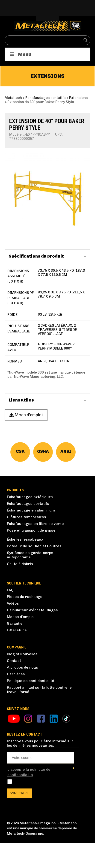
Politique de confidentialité (30, 681)
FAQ (10, 590)
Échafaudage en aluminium (31, 510)
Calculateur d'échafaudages (32, 610)
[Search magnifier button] (85, 40)
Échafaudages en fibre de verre (35, 523)
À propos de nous (22, 667)
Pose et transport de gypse (31, 530)
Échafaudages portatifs (28, 503)
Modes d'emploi (21, 617)
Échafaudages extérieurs (30, 497)
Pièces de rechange (24, 596)
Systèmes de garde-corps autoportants (30, 555)
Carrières (16, 674)
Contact (14, 660)
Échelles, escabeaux (25, 539)
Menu (24, 54)
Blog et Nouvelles (22, 654)
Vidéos (13, 603)
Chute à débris (20, 564)
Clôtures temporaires (26, 517)
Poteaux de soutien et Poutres (34, 546)
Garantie (15, 623)
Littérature (17, 630)
